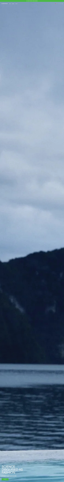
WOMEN (13, 3)
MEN (10, 3)
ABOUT (16, 3)
